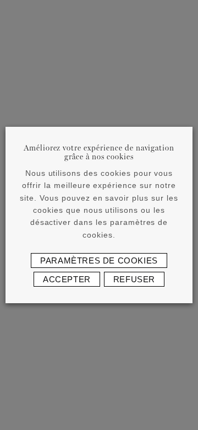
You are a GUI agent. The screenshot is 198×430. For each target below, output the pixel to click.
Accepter (67, 279)
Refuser (134, 279)
